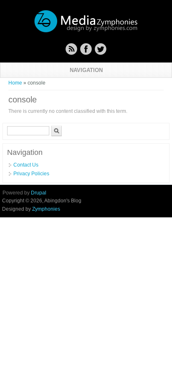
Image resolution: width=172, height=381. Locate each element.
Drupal (38, 193)
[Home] (86, 31)
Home (15, 83)
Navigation (86, 70)
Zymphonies (46, 209)
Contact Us (25, 165)
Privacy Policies (31, 174)
